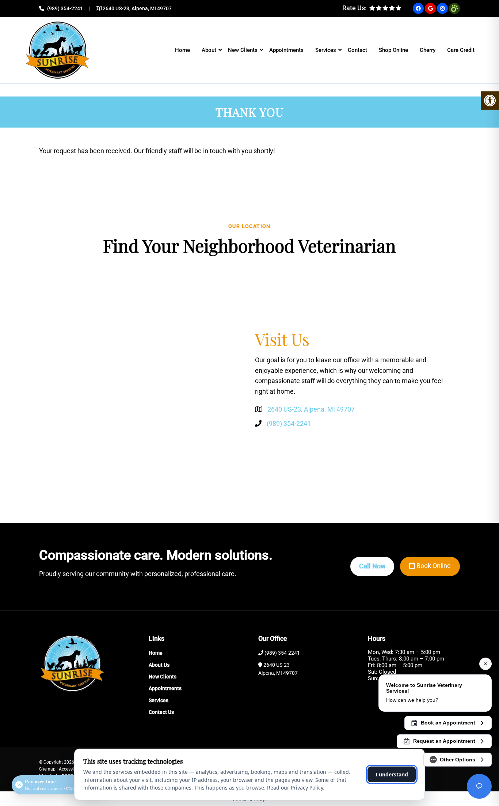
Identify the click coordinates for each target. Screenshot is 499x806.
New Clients (243, 50)
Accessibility (71, 769)
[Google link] (430, 8)
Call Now (372, 566)
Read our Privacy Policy (295, 787)
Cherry (427, 50)
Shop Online (393, 50)
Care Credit (461, 50)
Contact (357, 50)
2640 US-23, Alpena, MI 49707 (137, 8)
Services (325, 50)
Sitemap (47, 769)
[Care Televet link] (454, 8)
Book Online (433, 566)
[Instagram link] (442, 8)
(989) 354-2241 (65, 8)
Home (182, 50)
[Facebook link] (418, 8)
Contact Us (161, 712)
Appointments (286, 50)
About (209, 50)
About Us (159, 665)
